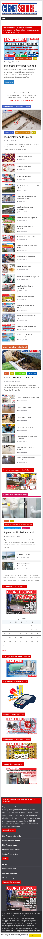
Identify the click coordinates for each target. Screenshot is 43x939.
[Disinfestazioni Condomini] (8, 298)
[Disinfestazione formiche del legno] (8, 318)
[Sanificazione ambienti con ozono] (8, 307)
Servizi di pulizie (32, 373)
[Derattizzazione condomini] (8, 258)
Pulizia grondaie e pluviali (18, 377)
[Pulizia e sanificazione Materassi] (8, 398)
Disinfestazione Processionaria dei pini (27, 246)
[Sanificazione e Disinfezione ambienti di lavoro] (8, 199)
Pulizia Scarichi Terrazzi (25, 427)
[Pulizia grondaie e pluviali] (21, 360)
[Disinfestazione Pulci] (8, 268)
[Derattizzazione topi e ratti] (8, 238)
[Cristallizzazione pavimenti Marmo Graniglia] (8, 460)
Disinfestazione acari (24, 166)
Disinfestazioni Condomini (25, 297)
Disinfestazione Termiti (24, 156)
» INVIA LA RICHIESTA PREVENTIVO (21, 100)
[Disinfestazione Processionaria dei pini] (8, 248)
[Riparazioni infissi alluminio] (21, 508)
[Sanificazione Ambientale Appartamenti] (8, 337)
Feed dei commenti (9, 873)
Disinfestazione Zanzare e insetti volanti (28, 187)
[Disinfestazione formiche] (21, 119)
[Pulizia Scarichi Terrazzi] (8, 428)
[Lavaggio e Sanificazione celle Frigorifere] (8, 439)
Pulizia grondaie (20, 373)
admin (19, 62)
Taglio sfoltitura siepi (10, 854)
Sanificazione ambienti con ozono (26, 306)
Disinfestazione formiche (23, 132)
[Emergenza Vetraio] (8, 556)
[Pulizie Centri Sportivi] (8, 408)
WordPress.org (8, 878)
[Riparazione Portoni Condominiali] (8, 566)
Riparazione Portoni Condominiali (23, 565)
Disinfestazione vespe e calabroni (25, 227)
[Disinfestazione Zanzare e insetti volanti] (8, 188)
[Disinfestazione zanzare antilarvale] (8, 209)
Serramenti (26, 528)
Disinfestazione (9, 58)
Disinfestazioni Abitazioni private (28, 277)
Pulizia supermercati (24, 417)
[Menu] (3, 18)
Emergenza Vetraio (23, 554)
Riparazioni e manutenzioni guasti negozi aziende (18, 524)
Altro (6, 373)
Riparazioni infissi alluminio (12, 528)
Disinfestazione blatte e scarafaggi (25, 287)
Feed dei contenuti (9, 869)
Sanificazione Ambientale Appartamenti (25, 336)
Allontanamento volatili (24, 177)
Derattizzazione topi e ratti (26, 237)
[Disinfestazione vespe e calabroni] (8, 228)
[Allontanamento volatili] (8, 178)
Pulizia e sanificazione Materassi (28, 397)
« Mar (4, 650)
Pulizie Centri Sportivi (24, 407)
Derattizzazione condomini (26, 257)
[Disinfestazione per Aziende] (21, 47)
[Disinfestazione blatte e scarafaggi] (8, 288)
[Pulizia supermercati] (8, 418)
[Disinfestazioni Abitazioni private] (8, 278)
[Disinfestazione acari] (8, 168)
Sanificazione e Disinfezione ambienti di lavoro (26, 197)
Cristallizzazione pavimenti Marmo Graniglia (26, 459)
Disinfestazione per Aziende (23, 58)
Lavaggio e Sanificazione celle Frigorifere (27, 438)
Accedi (4, 864)
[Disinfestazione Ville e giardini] (8, 219)
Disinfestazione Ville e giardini (27, 218)
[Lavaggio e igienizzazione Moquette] (8, 449)
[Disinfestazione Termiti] (8, 158)
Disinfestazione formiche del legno (26, 317)
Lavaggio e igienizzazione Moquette (25, 448)
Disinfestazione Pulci (24, 267)
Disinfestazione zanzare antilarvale (25, 208)
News (35, 58)
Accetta (34, 936)
